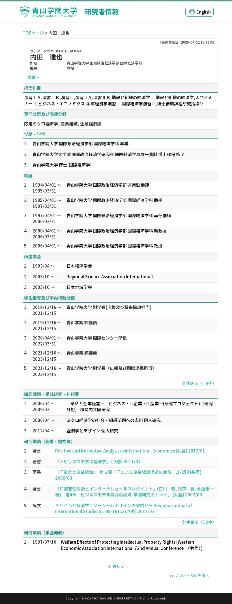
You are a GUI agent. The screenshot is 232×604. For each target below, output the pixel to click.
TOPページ (33, 33)
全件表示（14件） (199, 383)
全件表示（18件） (199, 522)
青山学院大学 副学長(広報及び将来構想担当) (109, 307)
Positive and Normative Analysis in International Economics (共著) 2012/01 (130, 451)
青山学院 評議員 (81, 322)
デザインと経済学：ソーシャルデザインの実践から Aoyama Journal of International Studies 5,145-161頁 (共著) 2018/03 (123, 508)
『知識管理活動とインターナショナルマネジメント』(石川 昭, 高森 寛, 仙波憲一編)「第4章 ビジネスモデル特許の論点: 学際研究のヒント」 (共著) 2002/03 (134, 492)
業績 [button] (31, 77)
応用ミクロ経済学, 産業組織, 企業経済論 (62, 124)
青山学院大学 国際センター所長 (96, 338)
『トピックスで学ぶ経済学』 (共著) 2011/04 (98, 461)
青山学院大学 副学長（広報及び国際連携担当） (111, 368)
